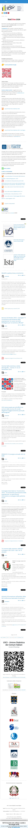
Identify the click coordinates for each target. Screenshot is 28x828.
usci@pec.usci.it (19, 814)
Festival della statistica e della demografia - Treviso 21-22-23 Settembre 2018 (11, 367)
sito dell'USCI (10, 135)
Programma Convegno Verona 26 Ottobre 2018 (13, 358)
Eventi (6, 326)
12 (10, 637)
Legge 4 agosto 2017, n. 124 (14, 798)
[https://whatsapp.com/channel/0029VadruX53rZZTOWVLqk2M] (14, 656)
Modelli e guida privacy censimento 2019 (12, 308)
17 (16, 637)
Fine (22, 637)
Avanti (20, 637)
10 (7, 637)
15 (14, 637)
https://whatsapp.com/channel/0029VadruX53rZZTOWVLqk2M (14, 677)
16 (15, 637)
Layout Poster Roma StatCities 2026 (12, 108)
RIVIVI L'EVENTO (7, 168)
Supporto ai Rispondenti (10, 203)
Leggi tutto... (4, 589)
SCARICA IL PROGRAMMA (7, 171)
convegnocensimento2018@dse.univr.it (9, 354)
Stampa (20, 275)
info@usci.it (11, 814)
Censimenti (7, 276)
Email (24, 275)
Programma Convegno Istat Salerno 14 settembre (14, 540)
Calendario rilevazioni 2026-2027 (19, 689)
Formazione (7, 601)
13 (11, 637)
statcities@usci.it (20, 92)
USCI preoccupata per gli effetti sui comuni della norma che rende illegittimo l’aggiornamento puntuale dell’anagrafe (13, 409)
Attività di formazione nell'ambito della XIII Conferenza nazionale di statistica (14, 597)
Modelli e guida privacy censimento (12, 273)
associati (12, 213)
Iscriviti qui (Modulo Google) (10, 64)
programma (4, 28)
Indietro (4, 637)
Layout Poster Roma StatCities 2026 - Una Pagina (15, 130)
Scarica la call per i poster (7, 90)
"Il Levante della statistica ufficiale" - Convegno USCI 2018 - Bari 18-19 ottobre (13, 550)
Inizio (1, 637)
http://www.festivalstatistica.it (7, 400)
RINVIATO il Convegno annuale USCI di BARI (13, 455)
